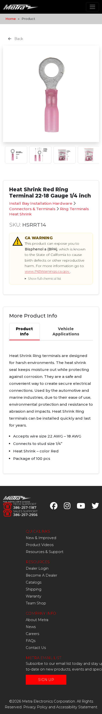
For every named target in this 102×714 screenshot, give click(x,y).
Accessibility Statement (76, 707)
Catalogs (33, 582)
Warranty (33, 596)
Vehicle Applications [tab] (65, 331)
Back (18, 39)
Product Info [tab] (24, 331)
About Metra (37, 620)
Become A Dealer (41, 575)
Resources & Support (44, 552)
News (31, 627)
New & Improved (41, 538)
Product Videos (39, 545)
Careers (32, 634)
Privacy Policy (35, 707)
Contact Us (36, 647)
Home (10, 19)
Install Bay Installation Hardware (40, 203)
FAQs (30, 640)
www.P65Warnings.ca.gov (47, 271)
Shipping (33, 589)
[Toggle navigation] (92, 6)
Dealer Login (37, 568)
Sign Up (46, 679)
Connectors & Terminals (32, 208)
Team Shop (36, 603)
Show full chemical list (44, 278)
